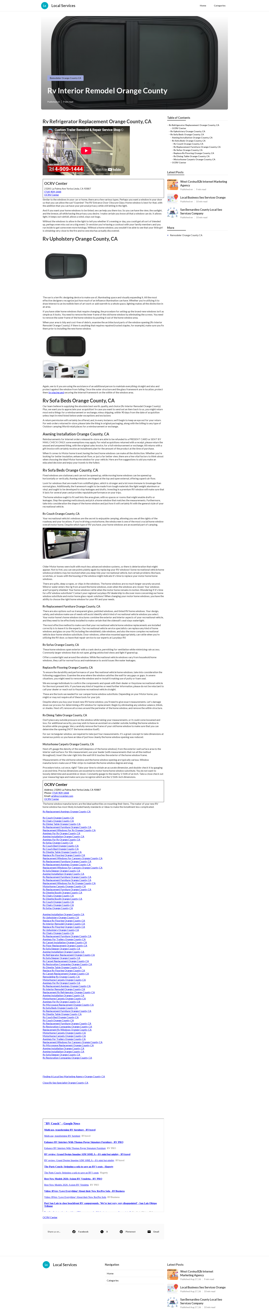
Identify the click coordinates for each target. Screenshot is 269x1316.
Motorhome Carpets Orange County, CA (64, 886)
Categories (220, 5)
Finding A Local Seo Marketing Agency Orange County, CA (74, 1076)
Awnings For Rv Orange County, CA (61, 833)
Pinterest (131, 1231)
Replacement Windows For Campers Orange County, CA (72, 858)
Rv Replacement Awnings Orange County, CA (67, 811)
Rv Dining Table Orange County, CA (61, 823)
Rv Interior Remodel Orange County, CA (64, 923)
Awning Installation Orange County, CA (63, 836)
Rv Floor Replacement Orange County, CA (65, 945)
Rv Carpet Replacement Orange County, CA (66, 961)
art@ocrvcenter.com (62, 795)
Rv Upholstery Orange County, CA (61, 917)
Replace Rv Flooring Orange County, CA (64, 855)
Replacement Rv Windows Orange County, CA (67, 1029)
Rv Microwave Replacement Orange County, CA (68, 1004)
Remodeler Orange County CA (65, 78)
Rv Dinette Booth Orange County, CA (62, 892)
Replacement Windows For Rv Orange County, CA (69, 830)
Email (156, 1231)
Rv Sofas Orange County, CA (58, 842)
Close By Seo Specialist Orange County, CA (65, 1082)
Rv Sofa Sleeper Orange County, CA (61, 870)
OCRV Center (51, 194)
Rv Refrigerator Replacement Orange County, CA (69, 954)
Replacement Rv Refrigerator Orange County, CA (69, 992)
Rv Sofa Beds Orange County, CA (60, 1007)
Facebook (83, 1231)
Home (203, 5)
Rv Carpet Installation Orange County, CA (65, 942)
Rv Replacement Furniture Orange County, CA (67, 827)
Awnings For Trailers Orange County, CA (64, 939)
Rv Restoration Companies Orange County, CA (67, 964)
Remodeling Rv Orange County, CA (61, 976)
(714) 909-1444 (52, 191)
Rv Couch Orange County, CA (58, 817)
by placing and (56, 392)
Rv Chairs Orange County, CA (58, 820)
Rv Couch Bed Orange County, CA (61, 845)
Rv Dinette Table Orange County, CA (62, 851)
